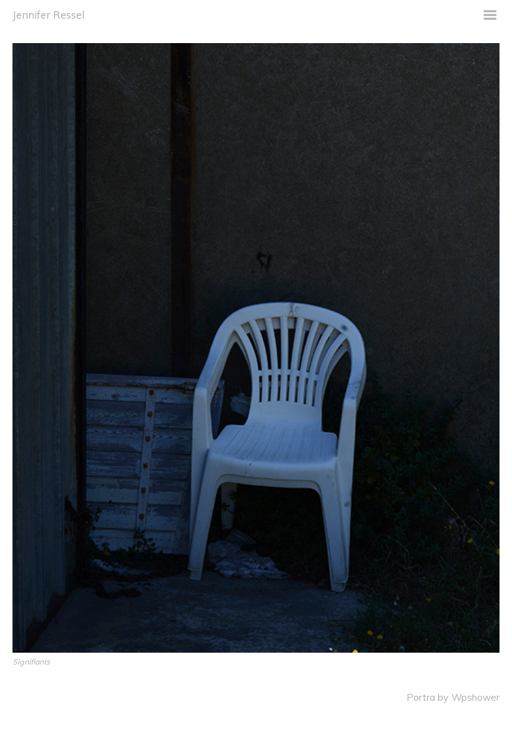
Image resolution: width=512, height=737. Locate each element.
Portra (420, 697)
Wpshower (475, 697)
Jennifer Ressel (48, 14)
